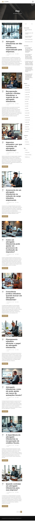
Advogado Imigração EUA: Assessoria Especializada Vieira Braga (29, 64)
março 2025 (27, 110)
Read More (5, 67)
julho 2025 (26, 101)
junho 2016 (26, 131)
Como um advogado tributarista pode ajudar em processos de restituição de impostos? (13, 246)
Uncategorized (27, 144)
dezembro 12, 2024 (10, 103)
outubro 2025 (27, 94)
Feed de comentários (28, 154)
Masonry (26, 139)
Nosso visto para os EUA (28, 41)
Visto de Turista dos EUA (28, 39)
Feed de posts (27, 152)
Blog (8, 55)
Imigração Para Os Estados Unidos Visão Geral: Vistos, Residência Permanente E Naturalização (28, 77)
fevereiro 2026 (27, 85)
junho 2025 (26, 103)
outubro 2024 (27, 122)
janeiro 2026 (27, 87)
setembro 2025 (27, 96)
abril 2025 (26, 108)
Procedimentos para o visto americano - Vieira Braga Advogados (29, 62)
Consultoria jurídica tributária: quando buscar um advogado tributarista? (14, 296)
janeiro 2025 (27, 115)
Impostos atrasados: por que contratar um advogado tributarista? (14, 146)
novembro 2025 (27, 92)
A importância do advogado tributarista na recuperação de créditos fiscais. (13, 439)
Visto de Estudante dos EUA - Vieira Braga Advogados (28, 48)
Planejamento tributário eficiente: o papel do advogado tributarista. (13, 343)
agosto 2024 (27, 126)
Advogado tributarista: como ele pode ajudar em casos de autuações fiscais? (14, 391)
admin (17, 103)
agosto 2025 (27, 99)
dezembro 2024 (27, 117)
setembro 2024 (27, 124)
